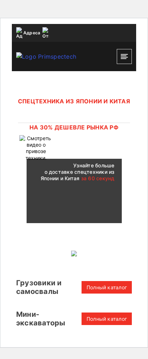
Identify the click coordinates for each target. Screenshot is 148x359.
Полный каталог (107, 287)
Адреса (31, 32)
